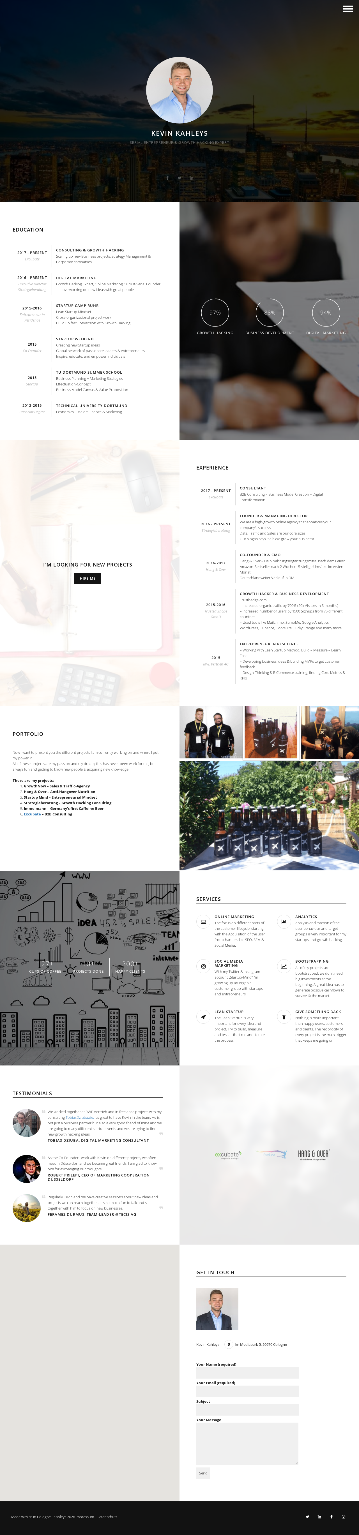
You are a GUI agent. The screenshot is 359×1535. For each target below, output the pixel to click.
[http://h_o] (314, 1154)
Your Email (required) (215, 1382)
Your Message (208, 1419)
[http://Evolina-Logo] (271, 1153)
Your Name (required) (216, 1364)
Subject (203, 1401)
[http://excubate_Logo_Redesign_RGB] (228, 1154)
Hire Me (88, 578)
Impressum (85, 1516)
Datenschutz (107, 1516)
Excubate (32, 814)
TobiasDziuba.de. (80, 1117)
